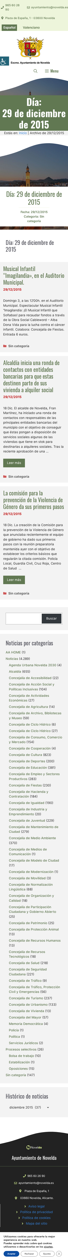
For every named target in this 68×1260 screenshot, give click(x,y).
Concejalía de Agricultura (28, 707)
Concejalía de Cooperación (30, 748)
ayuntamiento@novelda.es (49, 7)
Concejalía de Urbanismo (28, 1004)
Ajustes (47, 1253)
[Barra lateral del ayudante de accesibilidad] (4, 61)
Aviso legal (36, 1206)
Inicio (23, 133)
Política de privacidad (36, 1212)
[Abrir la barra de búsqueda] (35, 70)
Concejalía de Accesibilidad (30, 678)
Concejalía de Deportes (27, 761)
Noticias (12, 659)
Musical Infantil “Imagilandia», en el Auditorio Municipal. (33, 275)
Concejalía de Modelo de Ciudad (34, 860)
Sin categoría (18, 346)
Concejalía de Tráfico (25, 981)
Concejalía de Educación (28, 767)
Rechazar (29, 1253)
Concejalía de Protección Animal (34, 929)
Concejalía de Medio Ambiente (32, 838)
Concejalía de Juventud (27, 820)
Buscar (51, 618)
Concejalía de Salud (24, 963)
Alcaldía (15, 671)
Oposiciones (18, 1069)
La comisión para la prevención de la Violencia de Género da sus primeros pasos (33, 500)
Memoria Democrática (26, 1024)
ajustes (48, 1247)
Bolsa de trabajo (21, 1056)
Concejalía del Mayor (25, 1017)
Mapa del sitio (36, 1223)
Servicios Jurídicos (23, 1043)
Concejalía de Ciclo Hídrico (30, 724)
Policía (14, 1030)
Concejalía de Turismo (26, 998)
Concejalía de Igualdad (26, 803)
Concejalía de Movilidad (27, 878)
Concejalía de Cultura (25, 755)
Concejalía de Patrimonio (28, 923)
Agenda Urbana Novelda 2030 (32, 665)
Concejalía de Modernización (31, 872)
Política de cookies (36, 1218)
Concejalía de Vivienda (26, 1011)
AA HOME (13, 652)
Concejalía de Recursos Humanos (35, 940)
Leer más (14, 463)
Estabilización (19, 1062)
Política (14, 1036)
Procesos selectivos (21, 1049)
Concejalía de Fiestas (25, 785)
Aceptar (11, 1253)
